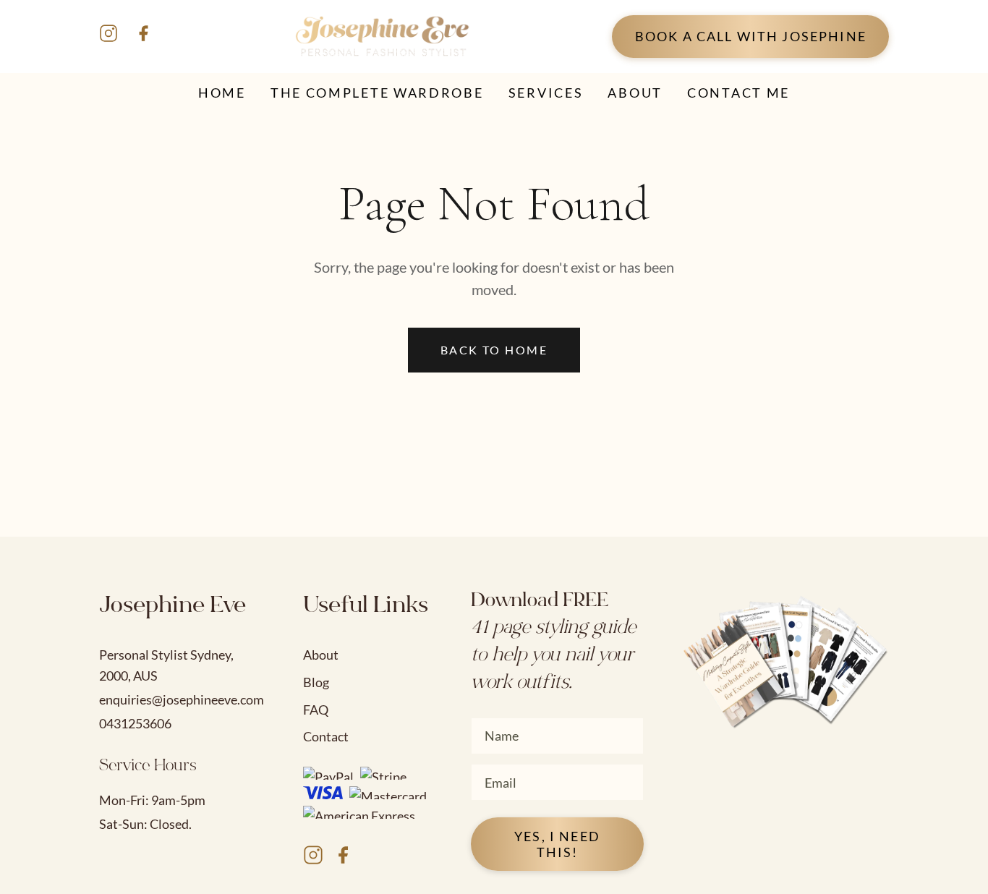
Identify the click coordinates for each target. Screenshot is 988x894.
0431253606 (135, 723)
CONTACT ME (738, 93)
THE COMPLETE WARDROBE (377, 93)
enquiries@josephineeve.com (181, 699)
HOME (222, 93)
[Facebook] (143, 36)
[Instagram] (108, 36)
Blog (316, 682)
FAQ (315, 710)
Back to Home (494, 350)
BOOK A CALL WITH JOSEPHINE (750, 36)
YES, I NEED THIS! (557, 844)
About (320, 655)
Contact (326, 736)
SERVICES (546, 93)
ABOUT (635, 93)
